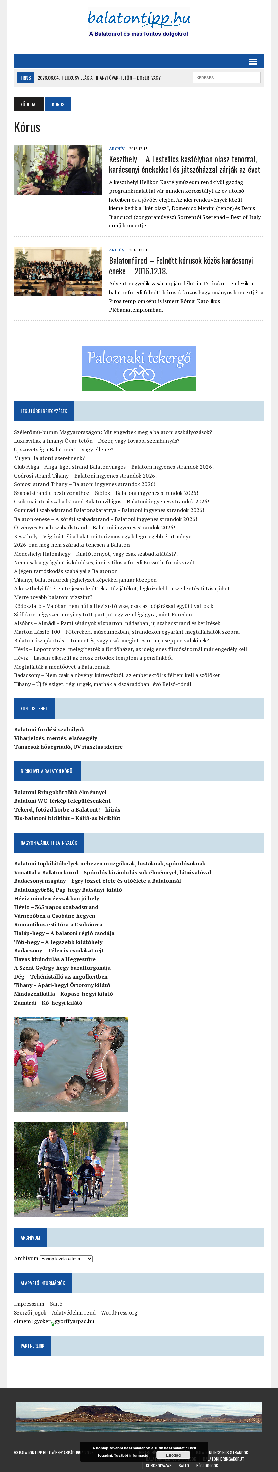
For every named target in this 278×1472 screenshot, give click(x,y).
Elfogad (173, 1455)
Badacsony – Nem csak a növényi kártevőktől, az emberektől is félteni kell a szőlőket (117, 675)
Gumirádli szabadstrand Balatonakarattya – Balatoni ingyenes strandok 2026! (109, 510)
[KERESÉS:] (227, 77)
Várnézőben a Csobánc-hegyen (54, 915)
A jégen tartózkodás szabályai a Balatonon (66, 571)
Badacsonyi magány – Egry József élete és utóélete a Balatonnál (97, 880)
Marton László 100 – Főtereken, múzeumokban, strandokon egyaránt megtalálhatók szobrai (127, 631)
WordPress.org (119, 1312)
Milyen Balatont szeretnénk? (49, 458)
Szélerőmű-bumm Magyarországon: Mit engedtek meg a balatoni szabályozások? (113, 432)
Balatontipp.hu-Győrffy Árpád (47, 1452)
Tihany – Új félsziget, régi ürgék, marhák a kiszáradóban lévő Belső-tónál (102, 684)
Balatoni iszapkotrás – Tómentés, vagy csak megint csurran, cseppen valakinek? (111, 640)
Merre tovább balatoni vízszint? (53, 597)
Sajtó (56, 1303)
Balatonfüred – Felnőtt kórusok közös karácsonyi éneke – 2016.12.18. (181, 265)
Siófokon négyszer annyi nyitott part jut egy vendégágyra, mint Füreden (103, 614)
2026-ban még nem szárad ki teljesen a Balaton (72, 544)
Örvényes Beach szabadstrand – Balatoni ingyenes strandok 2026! (94, 527)
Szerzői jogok (30, 1312)
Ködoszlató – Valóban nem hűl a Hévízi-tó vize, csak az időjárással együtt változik (113, 606)
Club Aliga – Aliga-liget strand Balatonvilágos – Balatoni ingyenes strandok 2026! (114, 466)
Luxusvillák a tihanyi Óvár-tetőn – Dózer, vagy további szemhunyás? (96, 440)
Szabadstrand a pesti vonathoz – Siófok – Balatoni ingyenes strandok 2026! (106, 493)
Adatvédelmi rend (74, 1312)
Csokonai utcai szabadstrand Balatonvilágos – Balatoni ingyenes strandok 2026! (111, 501)
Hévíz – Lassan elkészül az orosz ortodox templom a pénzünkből (93, 658)
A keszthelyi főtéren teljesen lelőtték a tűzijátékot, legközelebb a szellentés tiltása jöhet (122, 588)
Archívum (26, 1258)
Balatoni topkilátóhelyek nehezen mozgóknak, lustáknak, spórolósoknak (109, 863)
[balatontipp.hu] (139, 24)
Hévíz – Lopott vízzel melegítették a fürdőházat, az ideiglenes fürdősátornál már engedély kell (130, 649)
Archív (117, 148)
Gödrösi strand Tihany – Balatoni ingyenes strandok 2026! (85, 475)
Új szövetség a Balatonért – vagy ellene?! (63, 449)
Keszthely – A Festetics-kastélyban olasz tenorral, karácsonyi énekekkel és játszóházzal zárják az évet (184, 163)
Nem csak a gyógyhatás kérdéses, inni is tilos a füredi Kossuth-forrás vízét (104, 562)
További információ (131, 1455)
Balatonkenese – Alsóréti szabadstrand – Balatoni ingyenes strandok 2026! (105, 519)
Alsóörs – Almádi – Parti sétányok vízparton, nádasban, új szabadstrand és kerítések (117, 623)
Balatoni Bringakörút (223, 1459)
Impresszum (29, 1303)
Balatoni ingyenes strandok (222, 1452)
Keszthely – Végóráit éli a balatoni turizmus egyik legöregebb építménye (102, 536)
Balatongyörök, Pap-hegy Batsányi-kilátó (68, 889)
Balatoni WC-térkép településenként (62, 800)
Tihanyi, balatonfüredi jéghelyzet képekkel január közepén (85, 579)
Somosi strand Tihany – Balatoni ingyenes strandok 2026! (84, 484)
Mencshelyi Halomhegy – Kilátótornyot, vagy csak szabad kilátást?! (96, 553)
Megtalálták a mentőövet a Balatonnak (62, 666)
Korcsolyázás (159, 1465)
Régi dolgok (207, 1465)
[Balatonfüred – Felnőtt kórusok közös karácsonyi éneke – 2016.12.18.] (58, 292)
